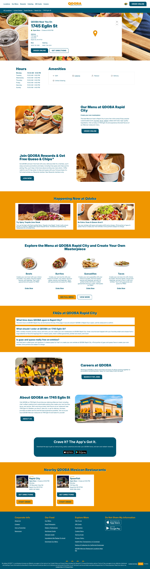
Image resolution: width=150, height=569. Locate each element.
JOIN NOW (27, 178)
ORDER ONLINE (39, 51)
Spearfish (75, 478)
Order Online (138, 4)
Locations (6, 4)
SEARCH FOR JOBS (92, 377)
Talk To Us (78, 521)
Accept (141, 563)
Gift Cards (38, 4)
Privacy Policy (79, 538)
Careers (46, 4)
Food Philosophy (50, 524)
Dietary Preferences (51, 528)
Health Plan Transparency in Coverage (87, 542)
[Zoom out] (117, 24)
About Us (18, 521)
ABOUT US (27, 419)
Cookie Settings (132, 563)
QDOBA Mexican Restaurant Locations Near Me (89, 550)
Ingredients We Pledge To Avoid (55, 538)
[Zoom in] (117, 22)
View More (85, 297)
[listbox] (75, 216)
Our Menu (15, 4)
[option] (44, 216)
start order (24, 502)
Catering (30, 4)
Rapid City (34, 478)
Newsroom (18, 531)
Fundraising (78, 528)
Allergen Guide (49, 535)
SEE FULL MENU (67, 297)
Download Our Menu (51, 542)
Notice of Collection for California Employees (89, 545)
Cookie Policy (79, 531)
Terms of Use (79, 535)
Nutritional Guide (50, 531)
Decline (146, 563)
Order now (29, 288)
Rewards (23, 4)
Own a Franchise (20, 528)
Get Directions (26, 495)
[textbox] (105, 122)
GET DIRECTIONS (59, 51)
